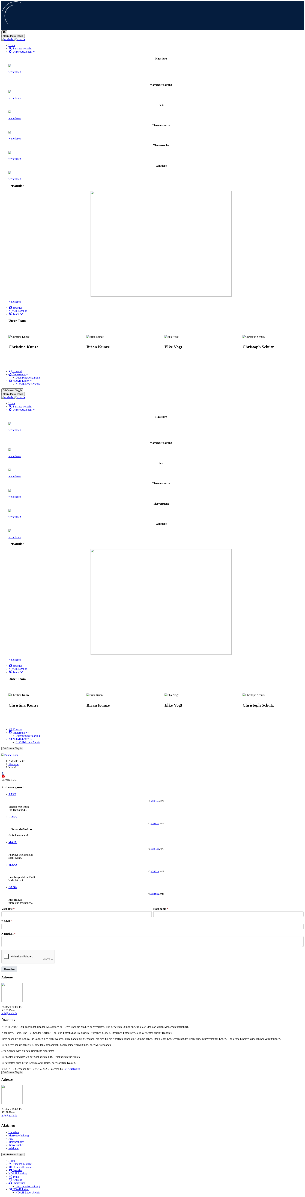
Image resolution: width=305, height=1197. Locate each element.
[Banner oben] (152, 755)
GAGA (12, 887)
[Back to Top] (4, 32)
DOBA (12, 816)
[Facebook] (3, 773)
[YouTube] (3, 776)
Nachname (160, 908)
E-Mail (6, 921)
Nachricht (8, 933)
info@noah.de (9, 1013)
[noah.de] (13, 39)
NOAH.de (155, 801)
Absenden (9, 969)
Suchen (5, 779)
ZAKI (12, 794)
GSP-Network (72, 1068)
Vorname (8, 908)
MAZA (12, 864)
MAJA (12, 842)
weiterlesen (14, 71)
